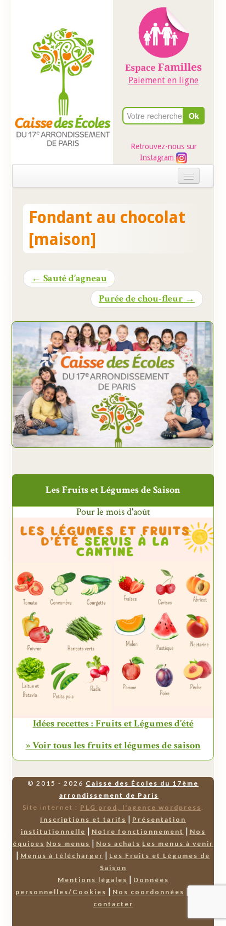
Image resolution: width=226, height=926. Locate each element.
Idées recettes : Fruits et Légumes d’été (113, 723)
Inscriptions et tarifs (83, 819)
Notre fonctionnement (138, 831)
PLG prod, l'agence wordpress (140, 807)
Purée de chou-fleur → (147, 298)
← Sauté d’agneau (69, 278)
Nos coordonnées (148, 892)
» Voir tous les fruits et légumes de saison (113, 745)
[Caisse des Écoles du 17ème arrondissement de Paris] (62, 61)
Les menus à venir (177, 843)
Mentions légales (92, 880)
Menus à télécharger (61, 855)
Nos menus (68, 843)
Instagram (157, 157)
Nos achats (118, 843)
